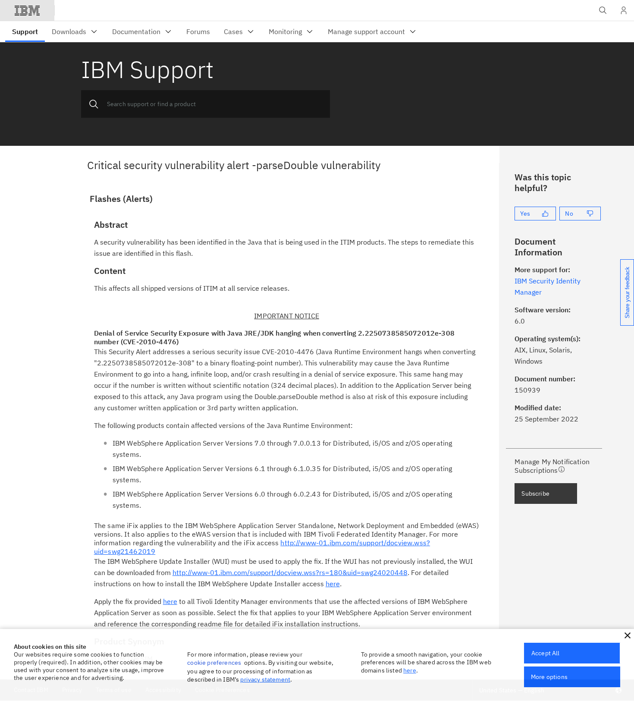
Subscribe (535, 493)
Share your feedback (627, 292)
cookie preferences (214, 662)
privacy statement (265, 679)
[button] (628, 635)
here (409, 670)
